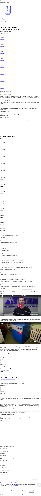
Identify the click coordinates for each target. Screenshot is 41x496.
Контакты (3, 19)
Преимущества (4, 17)
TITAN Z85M (8, 6)
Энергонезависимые (7, 13)
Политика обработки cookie (16, 482)
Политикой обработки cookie (14, 485)
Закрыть (1, 487)
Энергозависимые (7, 4)
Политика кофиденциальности (5, 482)
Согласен (39, 484)
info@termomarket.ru (15, 444)
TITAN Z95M (8, 5)
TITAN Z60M (8, 11)
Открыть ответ (2, 396)
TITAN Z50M (8, 12)
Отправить (34, 291)
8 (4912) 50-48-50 (3, 21)
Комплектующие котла (6, 18)
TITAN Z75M (8, 7)
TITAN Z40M (8, 10)
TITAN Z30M (8, 9)
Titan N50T (8, 14)
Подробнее (2, 39)
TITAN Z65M (8, 8)
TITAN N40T (8, 16)
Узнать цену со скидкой (4, 33)
